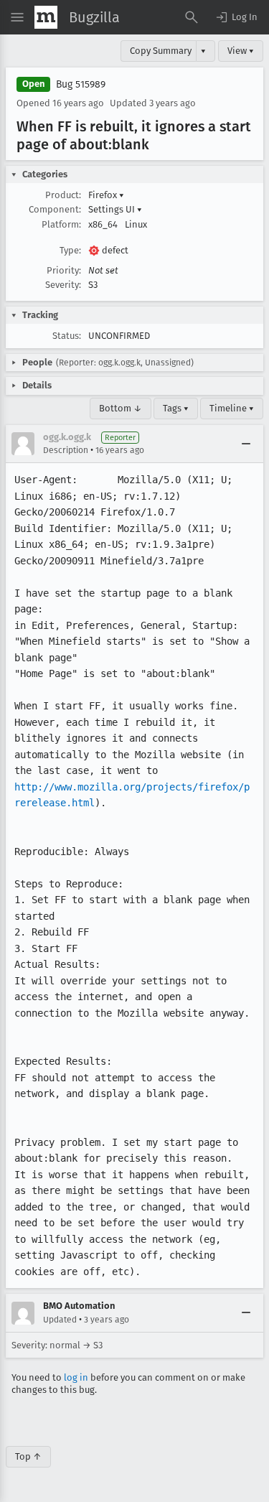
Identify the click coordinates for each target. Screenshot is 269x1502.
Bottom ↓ (120, 408)
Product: (63, 195)
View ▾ (240, 50)
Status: (66, 335)
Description (65, 450)
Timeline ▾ (231, 408)
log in (76, 1377)
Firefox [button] (106, 195)
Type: (70, 250)
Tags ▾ (176, 408)
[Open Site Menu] (17, 17)
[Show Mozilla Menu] (45, 17)
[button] (236, 17)
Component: (55, 209)
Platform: (61, 224)
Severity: (63, 284)
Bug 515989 (80, 84)
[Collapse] (246, 443)
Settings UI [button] (115, 209)
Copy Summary (161, 50)
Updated (60, 1320)
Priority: (64, 270)
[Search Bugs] (191, 17)
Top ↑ (28, 1456)
